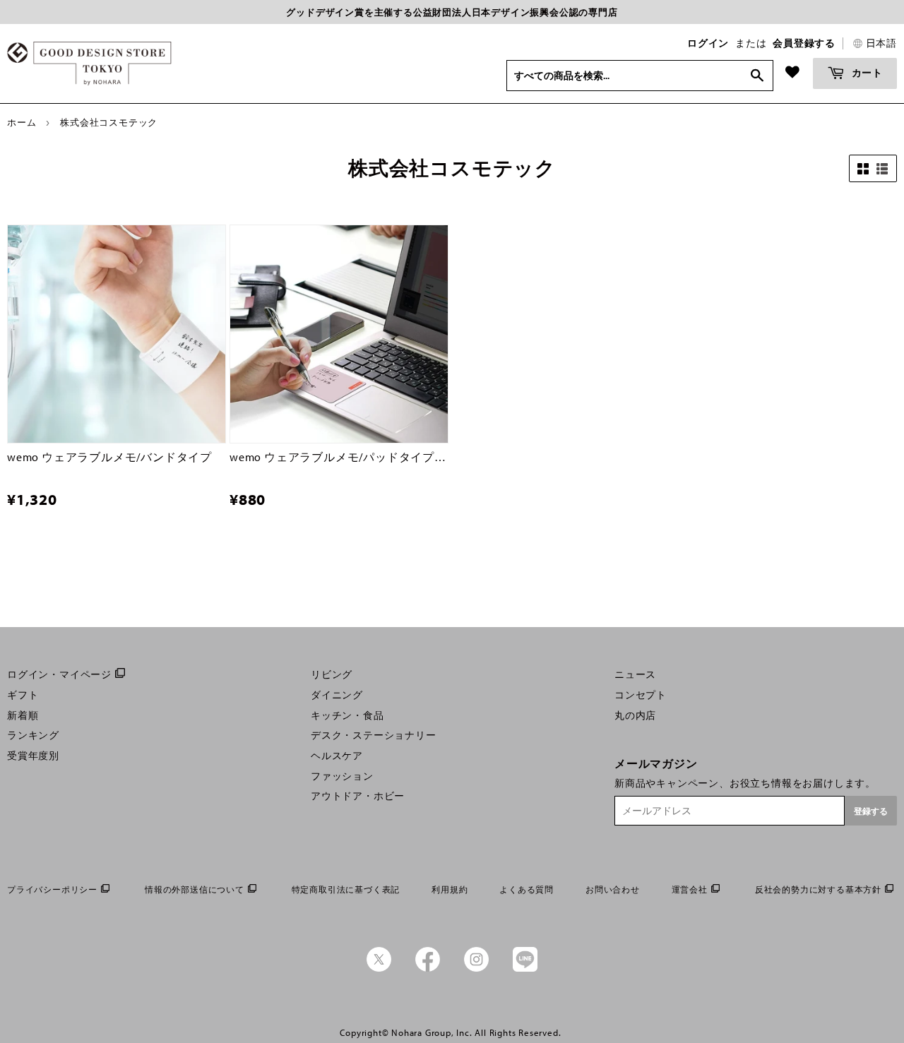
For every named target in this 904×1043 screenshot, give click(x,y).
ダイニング (337, 695)
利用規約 (450, 889)
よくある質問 (526, 889)
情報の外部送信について (194, 889)
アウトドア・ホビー (358, 795)
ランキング (33, 735)
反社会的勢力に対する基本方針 (818, 889)
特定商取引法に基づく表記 (346, 889)
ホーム (21, 122)
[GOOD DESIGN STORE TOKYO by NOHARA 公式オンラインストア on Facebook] (427, 968)
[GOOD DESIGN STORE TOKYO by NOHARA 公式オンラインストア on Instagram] (476, 968)
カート (866, 72)
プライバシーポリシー (52, 889)
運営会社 (690, 889)
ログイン (708, 43)
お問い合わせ (612, 889)
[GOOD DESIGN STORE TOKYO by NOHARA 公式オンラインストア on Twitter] (379, 968)
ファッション (342, 776)
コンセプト (640, 695)
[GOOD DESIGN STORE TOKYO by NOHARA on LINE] (525, 968)
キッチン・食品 (347, 715)
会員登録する (804, 43)
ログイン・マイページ (59, 674)
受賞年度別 (33, 755)
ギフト (22, 695)
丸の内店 (635, 715)
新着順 (22, 715)
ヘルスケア (337, 755)
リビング (331, 674)
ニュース (635, 674)
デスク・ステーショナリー (373, 735)
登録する (871, 811)
